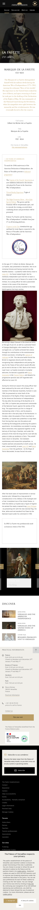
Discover (6, 10)
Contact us (9, 711)
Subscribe (21, 770)
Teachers (5, 828)
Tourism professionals (9, 831)
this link (31, 884)
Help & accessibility (9, 794)
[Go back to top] (36, 650)
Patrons (4, 825)
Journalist (5, 837)
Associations (6, 834)
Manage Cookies (7, 812)
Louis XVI (5, 274)
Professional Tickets (9, 850)
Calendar (32, 10)
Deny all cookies (28, 900)
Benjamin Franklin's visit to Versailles (27, 638)
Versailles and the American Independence (26, 616)
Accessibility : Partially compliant (13, 800)
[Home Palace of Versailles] (19, 4)
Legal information (8, 805)
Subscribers (6, 822)
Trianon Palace (19, 375)
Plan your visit (15, 10)
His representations (19, 147)
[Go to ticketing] (34, 3)
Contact (4, 785)
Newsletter (5, 788)
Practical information (12, 695)
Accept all (11, 900)
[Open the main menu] (4, 4)
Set (20, 905)
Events (4, 797)
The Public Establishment (10, 782)
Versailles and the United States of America (26, 628)
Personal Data (7, 808)
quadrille (21, 372)
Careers (4, 791)
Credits (4, 803)
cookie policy (21, 871)
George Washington (10, 347)
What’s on (25, 10)
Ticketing (5, 847)
